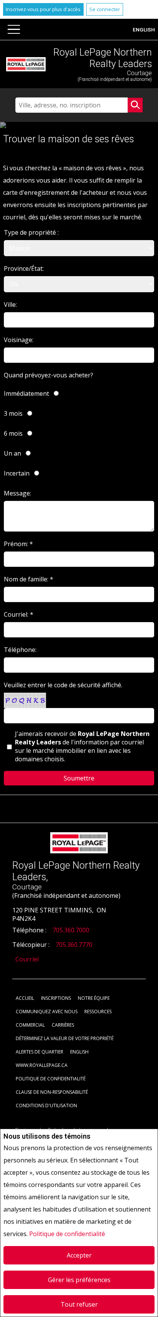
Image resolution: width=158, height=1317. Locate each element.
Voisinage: (18, 340)
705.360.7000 (71, 930)
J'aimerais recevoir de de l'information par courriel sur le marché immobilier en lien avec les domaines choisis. (82, 746)
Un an (12, 453)
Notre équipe (94, 998)
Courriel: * (18, 614)
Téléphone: (20, 649)
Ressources (98, 1011)
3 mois (13, 413)
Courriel (27, 959)
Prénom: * (18, 544)
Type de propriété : (31, 232)
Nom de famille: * (28, 579)
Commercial (30, 1025)
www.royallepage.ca (41, 1065)
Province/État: (24, 268)
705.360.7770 (74, 944)
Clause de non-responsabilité (52, 1092)
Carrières (63, 1025)
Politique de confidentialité (67, 1234)
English (144, 29)
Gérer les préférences (79, 1280)
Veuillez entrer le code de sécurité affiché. (63, 685)
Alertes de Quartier (39, 1052)
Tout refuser (79, 1304)
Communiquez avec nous (46, 1011)
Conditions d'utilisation (46, 1105)
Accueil (25, 998)
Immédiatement (26, 393)
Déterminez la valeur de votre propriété (65, 1038)
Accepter (79, 1255)
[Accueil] (26, 64)
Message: (17, 493)
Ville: (10, 304)
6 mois (13, 433)
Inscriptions (56, 998)
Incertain (17, 473)
